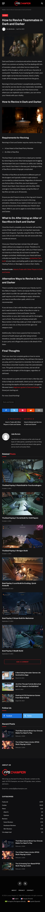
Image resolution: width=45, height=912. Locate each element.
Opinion (6, 815)
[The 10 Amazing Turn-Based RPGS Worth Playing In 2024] (8, 866)
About (14, 890)
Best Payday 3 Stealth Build (12, 651)
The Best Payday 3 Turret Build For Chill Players (20, 518)
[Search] (42, 3)
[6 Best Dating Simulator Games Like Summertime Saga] (8, 675)
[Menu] (3, 3)
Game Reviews (8, 822)
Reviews (4, 819)
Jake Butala (11, 29)
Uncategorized (7, 832)
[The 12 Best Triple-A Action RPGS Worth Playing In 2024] (8, 745)
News (4, 808)
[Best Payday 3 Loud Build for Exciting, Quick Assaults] (22, 568)
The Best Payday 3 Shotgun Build (15, 551)
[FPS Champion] (22, 3)
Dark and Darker (8, 402)
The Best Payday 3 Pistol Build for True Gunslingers (21, 485)
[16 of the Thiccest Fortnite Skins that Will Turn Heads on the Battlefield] (8, 687)
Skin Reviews (8, 829)
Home (3, 9)
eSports (6, 812)
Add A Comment (22, 662)
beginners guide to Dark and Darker (26, 387)
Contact (30, 890)
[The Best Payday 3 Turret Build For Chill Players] (22, 503)
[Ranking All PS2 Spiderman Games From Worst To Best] (8, 698)
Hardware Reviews (10, 825)
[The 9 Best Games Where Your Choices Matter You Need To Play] (8, 733)
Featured (5, 802)
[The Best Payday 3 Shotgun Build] (22, 536)
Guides (5, 15)
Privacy (22, 890)
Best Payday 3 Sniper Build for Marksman (18, 618)
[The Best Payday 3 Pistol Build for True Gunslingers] (22, 471)
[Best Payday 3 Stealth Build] (22, 636)
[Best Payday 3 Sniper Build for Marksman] (22, 603)
